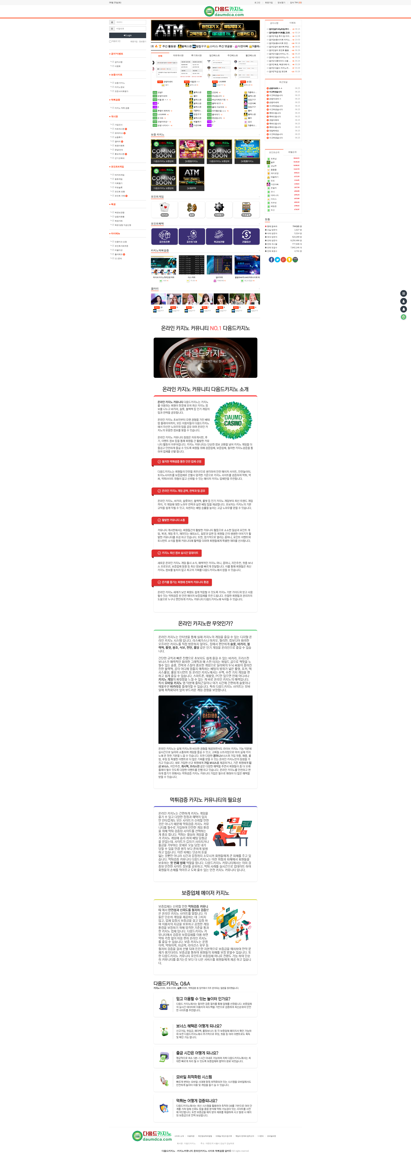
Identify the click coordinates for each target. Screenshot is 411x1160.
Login (129, 35)
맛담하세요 (273, 131)
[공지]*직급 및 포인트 (278, 71)
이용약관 (190, 1136)
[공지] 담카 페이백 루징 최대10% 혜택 (285, 47)
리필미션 (118, 250)
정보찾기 (281, 2)
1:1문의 (261, 1136)
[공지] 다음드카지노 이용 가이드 (283, 54)
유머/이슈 (120, 133)
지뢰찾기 (118, 183)
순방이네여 (165, 82)
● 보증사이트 (115, 74)
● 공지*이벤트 (116, 53)
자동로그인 (115, 41)
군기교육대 (119, 158)
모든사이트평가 (121, 91)
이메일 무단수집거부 (224, 1136)
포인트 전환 (120, 192)
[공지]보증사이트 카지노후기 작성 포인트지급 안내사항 (292, 40)
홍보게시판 (121, 154)
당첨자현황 (119, 217)
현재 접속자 (272, 226)
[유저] (403, 301)
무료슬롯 (118, 187)
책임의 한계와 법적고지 (245, 1136)
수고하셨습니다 (275, 95)
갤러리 (119, 141)
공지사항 (118, 62)
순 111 (246, 82)
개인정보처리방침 (205, 1136)
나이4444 (219, 82)
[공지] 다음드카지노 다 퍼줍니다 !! (283, 57)
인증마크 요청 (121, 242)
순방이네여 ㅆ (274, 99)
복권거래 (118, 221)
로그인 (257, 2)
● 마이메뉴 (114, 233)
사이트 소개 (179, 1136)
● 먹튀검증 (114, 99)
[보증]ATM (191, 188)
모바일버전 (271, 1136)
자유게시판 (121, 129)
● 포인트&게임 (116, 166)
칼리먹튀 (219, 277)
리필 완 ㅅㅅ (192, 82)
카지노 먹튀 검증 (122, 108)
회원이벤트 (119, 146)
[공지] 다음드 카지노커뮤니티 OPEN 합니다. (288, 68)
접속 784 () (296, 2)
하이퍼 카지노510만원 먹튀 (163, 277)
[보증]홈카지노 (247, 161)
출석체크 (120, 254)
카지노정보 (119, 87)
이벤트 (118, 66)
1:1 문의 (118, 258)
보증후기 (118, 137)
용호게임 (118, 179)
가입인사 (118, 125)
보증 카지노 (120, 83)
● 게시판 (113, 116)
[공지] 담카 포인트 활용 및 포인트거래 (285, 50)
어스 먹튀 (191, 277)
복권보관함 (119, 212)
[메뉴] (403, 293)
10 (158, 307)
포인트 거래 (121, 196)
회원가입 (269, 2)
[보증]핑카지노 (191, 161)
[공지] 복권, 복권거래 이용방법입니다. (285, 64)
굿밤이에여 (273, 120)
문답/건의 (119, 150)
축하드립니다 (274, 113)
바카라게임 (119, 175)
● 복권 (112, 204)
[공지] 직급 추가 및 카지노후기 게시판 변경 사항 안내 (291, 36)
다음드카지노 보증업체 (163, 161)
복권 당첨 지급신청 (123, 225)
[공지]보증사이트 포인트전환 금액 (283, 43)
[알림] (403, 309)
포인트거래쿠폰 (121, 246)
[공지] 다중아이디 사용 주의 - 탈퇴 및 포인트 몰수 (290, 61)
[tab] (160, 56)
